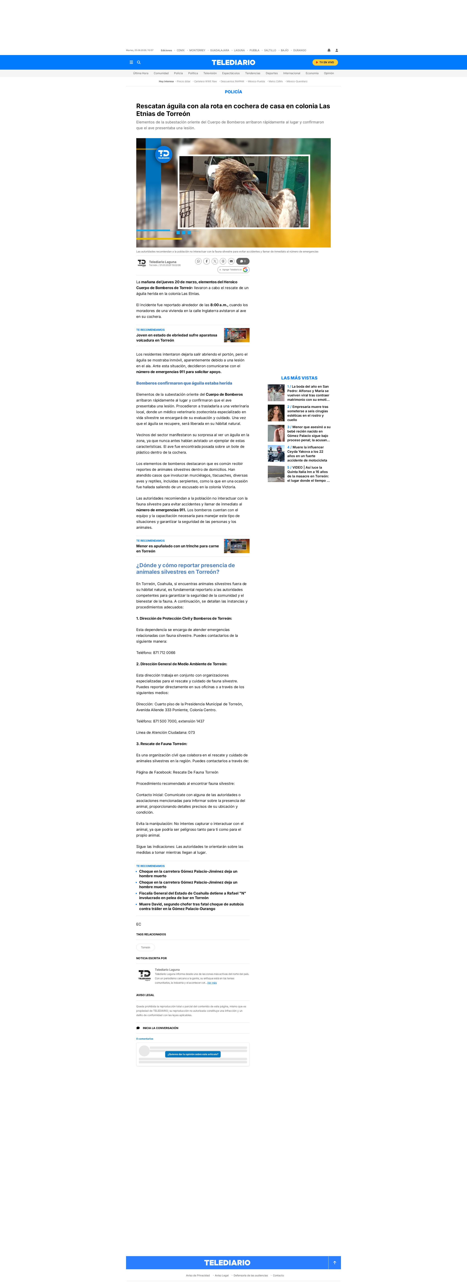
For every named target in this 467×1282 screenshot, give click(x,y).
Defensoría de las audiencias (251, 1275)
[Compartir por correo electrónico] (231, 261)
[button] (233, 269)
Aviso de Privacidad (198, 1275)
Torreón (145, 947)
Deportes (272, 73)
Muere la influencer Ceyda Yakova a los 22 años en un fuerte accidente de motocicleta (307, 453)
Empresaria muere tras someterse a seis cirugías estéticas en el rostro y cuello (307, 413)
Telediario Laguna (162, 262)
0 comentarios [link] (144, 1038)
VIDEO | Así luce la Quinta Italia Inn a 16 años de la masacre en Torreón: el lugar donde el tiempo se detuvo (309, 476)
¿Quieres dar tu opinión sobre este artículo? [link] (193, 1054)
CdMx (181, 50)
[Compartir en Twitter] (215, 261)
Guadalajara (219, 50)
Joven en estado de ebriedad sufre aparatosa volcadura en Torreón (176, 337)
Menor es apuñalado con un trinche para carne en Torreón (177, 548)
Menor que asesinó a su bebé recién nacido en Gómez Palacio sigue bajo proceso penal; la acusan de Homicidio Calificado (309, 435)
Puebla (254, 50)
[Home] (233, 62)
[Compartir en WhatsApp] (198, 261)
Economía (312, 73)
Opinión (329, 73)
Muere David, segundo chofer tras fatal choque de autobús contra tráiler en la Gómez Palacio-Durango (191, 906)
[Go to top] (335, 1262)
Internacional (291, 73)
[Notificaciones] (329, 50)
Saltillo (270, 50)
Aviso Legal (222, 1275)
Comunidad (161, 73)
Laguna (239, 50)
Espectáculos (231, 73)
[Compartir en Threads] (223, 261)
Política (193, 73)
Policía (178, 73)
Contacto (278, 1275)
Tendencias (252, 73)
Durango (299, 50)
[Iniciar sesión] (336, 50)
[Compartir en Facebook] (206, 261)
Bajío (285, 50)
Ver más (212, 982)
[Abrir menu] (131, 62)
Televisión (210, 73)
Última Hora (140, 73)
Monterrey (197, 50)
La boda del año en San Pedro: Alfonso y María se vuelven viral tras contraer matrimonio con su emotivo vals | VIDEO (309, 395)
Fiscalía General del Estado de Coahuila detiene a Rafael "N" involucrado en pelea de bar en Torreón (192, 895)
